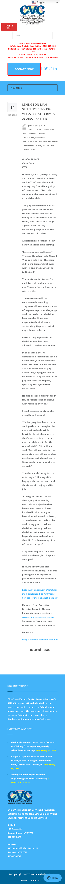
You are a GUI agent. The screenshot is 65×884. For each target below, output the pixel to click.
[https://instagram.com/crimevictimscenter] (51, 68)
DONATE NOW (24, 69)
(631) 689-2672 (39, 43)
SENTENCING (40, 141)
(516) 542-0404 (51, 57)
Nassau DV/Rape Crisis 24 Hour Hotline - (26, 57)
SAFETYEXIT (9, 26)
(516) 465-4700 (40, 54)
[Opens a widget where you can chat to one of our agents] (52, 878)
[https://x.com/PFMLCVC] (46, 68)
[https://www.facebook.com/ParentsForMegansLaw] (42, 68)
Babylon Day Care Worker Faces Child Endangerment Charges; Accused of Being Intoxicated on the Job (31, 760)
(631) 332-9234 (49, 46)
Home (24, 880)
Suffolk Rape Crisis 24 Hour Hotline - (26, 46)
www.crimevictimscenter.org (38, 617)
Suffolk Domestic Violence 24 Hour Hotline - (28, 49)
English (41, 2)
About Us (36, 880)
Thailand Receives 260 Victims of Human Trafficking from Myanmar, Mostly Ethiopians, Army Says (33, 746)
